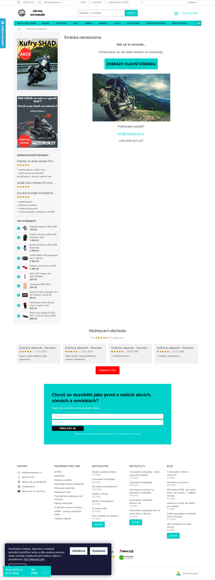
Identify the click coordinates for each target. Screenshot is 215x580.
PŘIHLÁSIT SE (68, 428)
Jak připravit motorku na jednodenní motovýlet (141, 491)
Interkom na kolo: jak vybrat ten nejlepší (181, 504)
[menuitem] (26, 23)
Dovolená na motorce (178, 482)
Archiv (98, 524)
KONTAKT (97, 2)
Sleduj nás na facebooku (34, 482)
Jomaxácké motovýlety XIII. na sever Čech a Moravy (144, 512)
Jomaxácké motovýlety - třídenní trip (141, 501)
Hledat (131, 13)
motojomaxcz (28, 486)
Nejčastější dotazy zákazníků (69, 484)
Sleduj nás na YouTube (33, 491)
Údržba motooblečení (103, 501)
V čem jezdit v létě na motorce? (177, 473)
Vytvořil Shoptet (190, 573)
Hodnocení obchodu (107, 330)
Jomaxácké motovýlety (103, 479)
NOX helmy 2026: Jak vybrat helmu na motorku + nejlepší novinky (181, 492)
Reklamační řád (62, 492)
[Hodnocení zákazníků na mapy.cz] (127, 554)
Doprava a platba (119, 2)
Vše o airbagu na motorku (105, 516)
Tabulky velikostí (62, 518)
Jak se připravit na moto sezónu (179, 525)
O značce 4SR (99, 508)
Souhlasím (98, 551)
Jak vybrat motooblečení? (105, 486)
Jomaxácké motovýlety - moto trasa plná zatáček (144, 473)
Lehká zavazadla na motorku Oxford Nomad (181, 515)
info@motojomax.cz (131, 133)
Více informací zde (34, 559)
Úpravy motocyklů (63, 503)
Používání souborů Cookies (68, 507)
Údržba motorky (100, 494)
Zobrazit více (107, 370)
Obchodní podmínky (64, 488)
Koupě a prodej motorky (104, 472)
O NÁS (83, 2)
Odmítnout (78, 551)
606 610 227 (28, 477)
